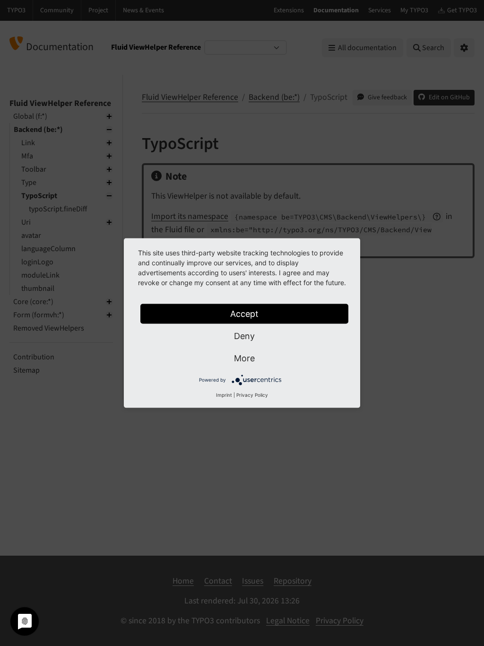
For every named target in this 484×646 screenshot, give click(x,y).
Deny (244, 336)
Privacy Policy (252, 395)
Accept (244, 314)
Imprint (224, 395)
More (244, 358)
